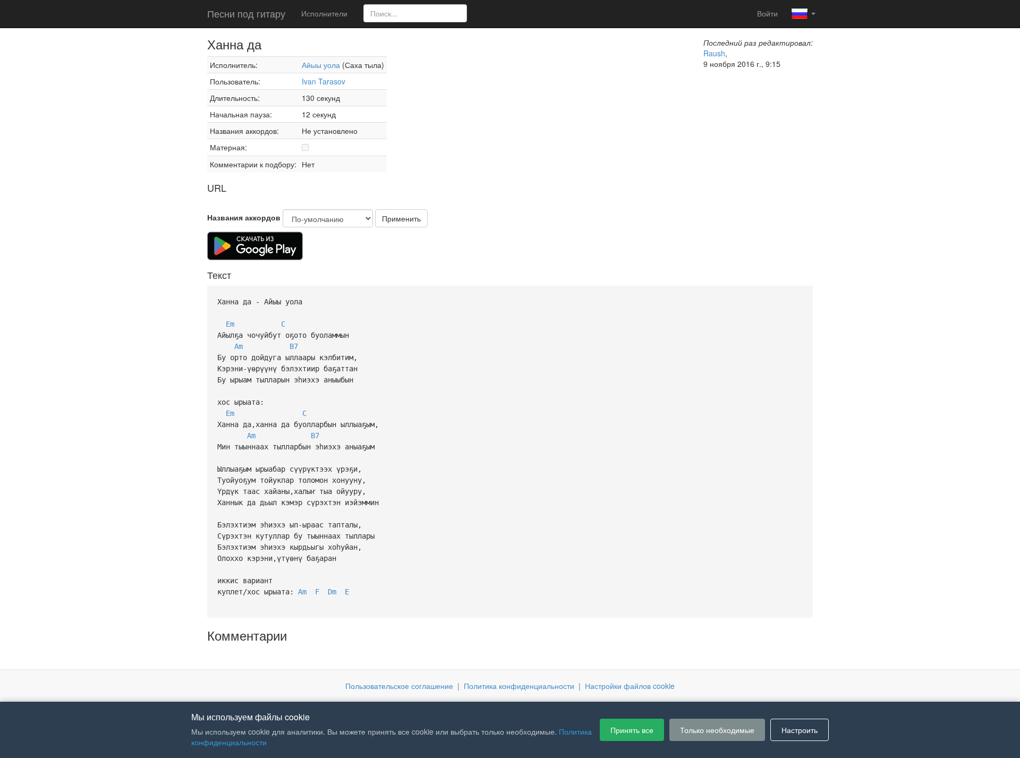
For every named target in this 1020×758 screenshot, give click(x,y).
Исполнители (324, 13)
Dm (332, 591)
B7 (294, 346)
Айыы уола (321, 64)
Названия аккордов (243, 217)
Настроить (799, 730)
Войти (767, 13)
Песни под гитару (246, 13)
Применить (401, 218)
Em (230, 324)
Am (238, 346)
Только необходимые (717, 730)
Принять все (631, 730)
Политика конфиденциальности (519, 685)
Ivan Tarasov (323, 81)
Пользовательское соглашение (399, 685)
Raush (714, 53)
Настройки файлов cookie (630, 685)
